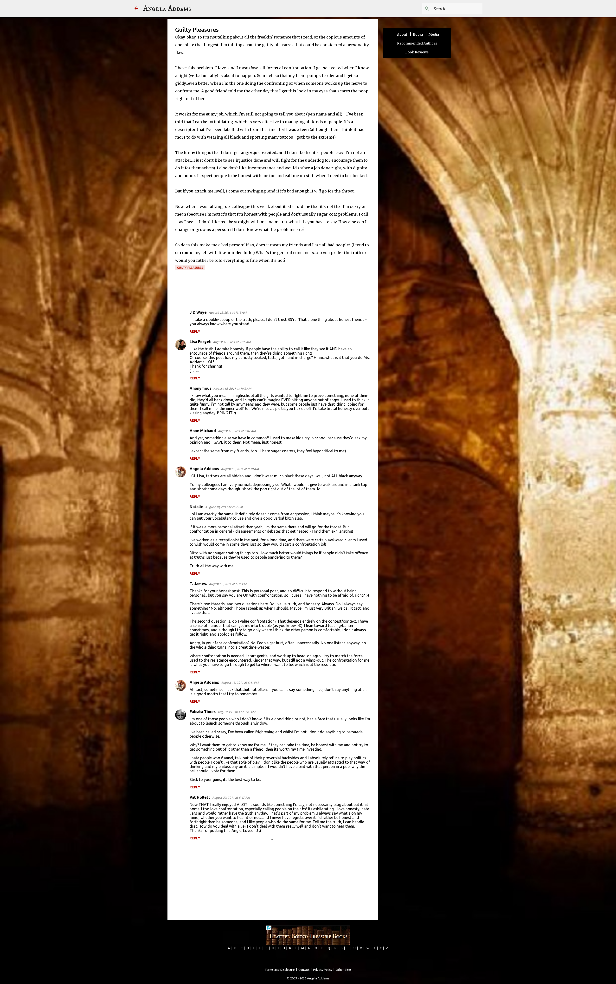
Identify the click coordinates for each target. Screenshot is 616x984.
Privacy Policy (322, 969)
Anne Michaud (203, 430)
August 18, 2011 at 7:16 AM (231, 342)
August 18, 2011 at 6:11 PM (227, 584)
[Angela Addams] (136, 9)
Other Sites (344, 969)
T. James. (198, 583)
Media (434, 34)
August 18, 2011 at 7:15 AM (227, 312)
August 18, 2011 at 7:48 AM (232, 388)
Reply (195, 331)
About (402, 34)
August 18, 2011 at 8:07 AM (237, 431)
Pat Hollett (200, 797)
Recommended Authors (417, 43)
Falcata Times (203, 711)
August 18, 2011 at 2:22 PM (224, 507)
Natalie (196, 507)
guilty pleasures (190, 267)
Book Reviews (417, 52)
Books (418, 34)
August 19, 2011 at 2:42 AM (236, 712)
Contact (303, 969)
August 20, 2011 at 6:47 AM (231, 797)
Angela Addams (167, 8)
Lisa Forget (200, 341)
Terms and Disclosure (280, 969)
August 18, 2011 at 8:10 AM (240, 469)
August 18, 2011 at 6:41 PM (239, 682)
